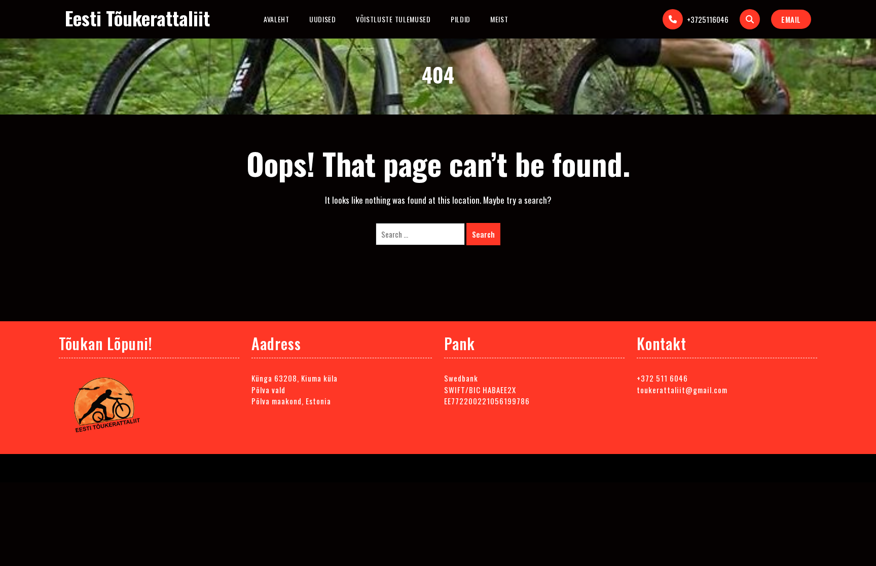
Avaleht (276, 19)
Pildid (460, 19)
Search (483, 234)
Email (791, 19)
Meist (499, 19)
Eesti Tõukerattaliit (137, 18)
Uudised (322, 19)
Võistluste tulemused (393, 19)
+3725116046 (707, 19)
